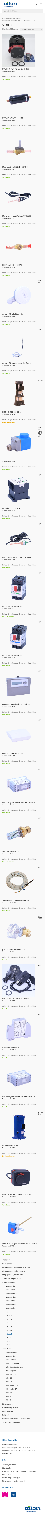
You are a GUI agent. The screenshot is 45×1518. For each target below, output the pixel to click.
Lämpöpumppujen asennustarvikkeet (16, 1267)
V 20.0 (9, 1330)
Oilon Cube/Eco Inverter (14, 1367)
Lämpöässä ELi (11, 1290)
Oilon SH (9, 1400)
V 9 (8, 1345)
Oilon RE (9, 1396)
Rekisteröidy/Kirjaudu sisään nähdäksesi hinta (19, 76)
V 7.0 (9, 1337)
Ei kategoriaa (7, 1264)
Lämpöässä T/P (11, 1304)
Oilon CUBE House (12, 1363)
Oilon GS (9, 1378)
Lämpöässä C (10, 1286)
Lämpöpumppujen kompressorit (14, 1271)
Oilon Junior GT (11, 1389)
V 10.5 (9, 1315)
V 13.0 (9, 1319)
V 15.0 (9, 1326)
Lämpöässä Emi (11, 1293)
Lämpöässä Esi (11, 1297)
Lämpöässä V (27, 21)
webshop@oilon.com (9, 1444)
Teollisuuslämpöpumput (11, 1422)
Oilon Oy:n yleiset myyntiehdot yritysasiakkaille (19, 1471)
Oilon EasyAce (11, 1371)
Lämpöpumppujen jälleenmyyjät (14, 1481)
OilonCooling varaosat (10, 1408)
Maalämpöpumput (15, 21)
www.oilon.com (7, 1453)
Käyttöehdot (6, 1468)
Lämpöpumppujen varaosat (12, 1275)
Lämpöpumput (7, 1404)
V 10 (8, 1312)
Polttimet (5, 1415)
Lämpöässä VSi (11, 1360)
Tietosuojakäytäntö (9, 1465)
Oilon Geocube (11, 1374)
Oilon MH (9, 1393)
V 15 (8, 1323)
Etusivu (4, 18)
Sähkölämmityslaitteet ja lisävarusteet (16, 1419)
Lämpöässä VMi (11, 1352)
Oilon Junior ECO (12, 1385)
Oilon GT (9, 1382)
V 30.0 (9, 1334)
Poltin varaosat (7, 1411)
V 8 (8, 1341)
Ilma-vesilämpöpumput (12, 1279)
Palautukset (6, 1474)
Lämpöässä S (10, 1301)
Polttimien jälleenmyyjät (11, 1478)
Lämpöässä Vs (11, 1356)
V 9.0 (9, 1348)
